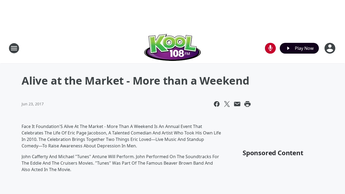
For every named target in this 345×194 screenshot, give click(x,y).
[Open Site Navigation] (14, 48)
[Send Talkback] (270, 48)
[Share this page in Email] (237, 104)
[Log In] (330, 48)
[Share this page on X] (227, 104)
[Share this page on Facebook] (216, 104)
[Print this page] (247, 104)
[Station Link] (172, 48)
